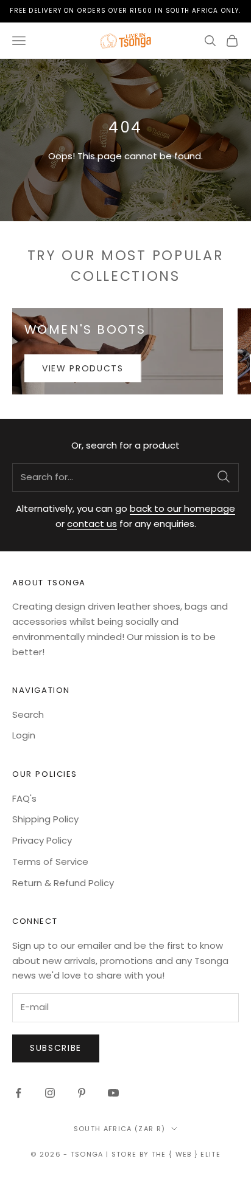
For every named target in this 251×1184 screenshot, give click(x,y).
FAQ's (24, 798)
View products (83, 368)
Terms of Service (50, 861)
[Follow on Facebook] (18, 1093)
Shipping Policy (45, 819)
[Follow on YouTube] (113, 1093)
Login (23, 735)
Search (28, 714)
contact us (92, 523)
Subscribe (56, 1048)
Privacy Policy (42, 840)
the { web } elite (186, 1154)
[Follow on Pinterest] (82, 1093)
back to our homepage (182, 508)
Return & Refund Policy (63, 882)
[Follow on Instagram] (50, 1093)
